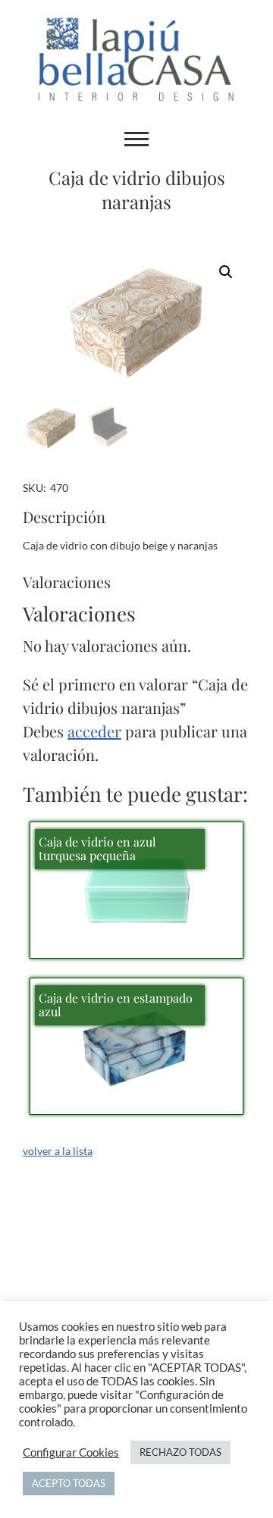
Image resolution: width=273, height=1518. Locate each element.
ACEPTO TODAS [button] (68, 1483)
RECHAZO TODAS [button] (180, 1452)
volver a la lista (58, 1150)
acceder (94, 731)
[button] (226, 272)
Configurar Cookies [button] (71, 1452)
